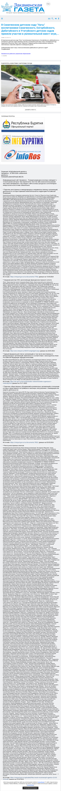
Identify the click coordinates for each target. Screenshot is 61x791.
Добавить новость (30, 109)
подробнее (41, 782)
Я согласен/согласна (30, 788)
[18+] (23, 8)
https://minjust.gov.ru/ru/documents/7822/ (24, 442)
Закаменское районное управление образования (15, 53)
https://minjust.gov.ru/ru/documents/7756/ (24, 277)
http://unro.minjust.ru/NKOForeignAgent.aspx (25, 351)
